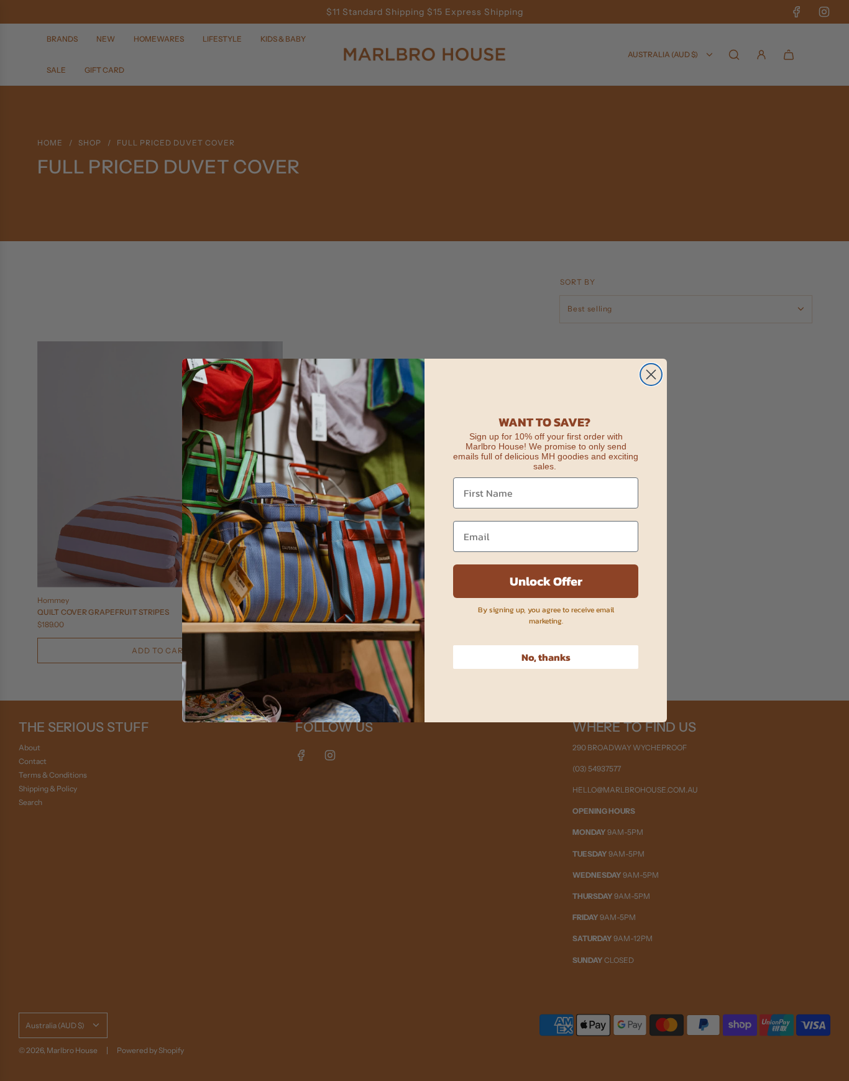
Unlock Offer (546, 581)
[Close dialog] (651, 374)
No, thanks (546, 657)
